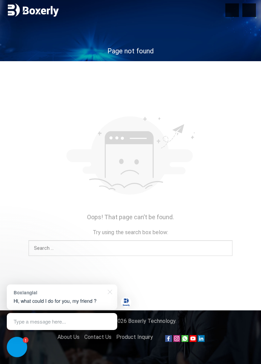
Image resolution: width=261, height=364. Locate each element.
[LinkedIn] (201, 340)
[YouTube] (193, 340)
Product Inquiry (134, 337)
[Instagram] (177, 340)
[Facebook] (168, 340)
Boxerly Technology (151, 321)
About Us (68, 337)
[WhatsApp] (185, 340)
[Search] (249, 10)
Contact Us (97, 337)
